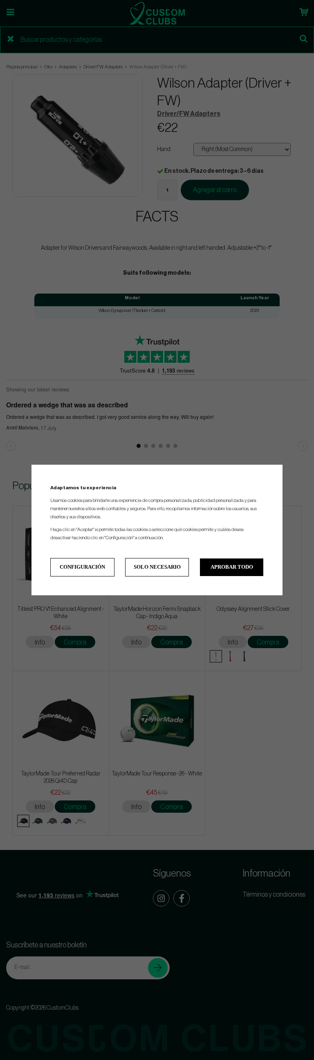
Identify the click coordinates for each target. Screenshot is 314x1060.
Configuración (82, 567)
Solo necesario (157, 567)
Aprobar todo (232, 567)
